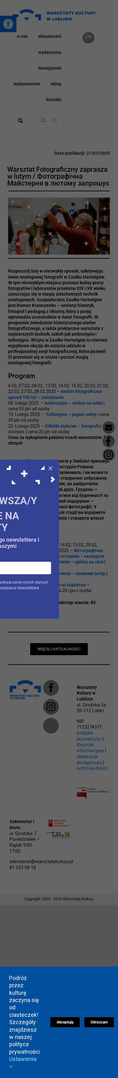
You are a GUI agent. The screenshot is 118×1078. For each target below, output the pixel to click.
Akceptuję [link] (65, 1022)
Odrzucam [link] (99, 1022)
